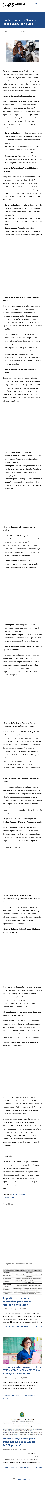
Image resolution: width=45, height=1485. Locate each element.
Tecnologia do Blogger (23, 1479)
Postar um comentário (25, 1396)
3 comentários (22, 1327)
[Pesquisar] (36, 3)
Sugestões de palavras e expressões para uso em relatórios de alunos (17, 1301)
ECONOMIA (22, 1194)
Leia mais (39, 1327)
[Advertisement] (22, 267)
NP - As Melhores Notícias (14, 5)
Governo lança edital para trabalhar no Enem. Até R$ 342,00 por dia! (19, 1442)
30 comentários (22, 1467)
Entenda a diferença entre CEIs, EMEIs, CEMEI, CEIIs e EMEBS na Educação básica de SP (22, 1370)
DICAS (15, 1194)
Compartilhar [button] (8, 1198)
